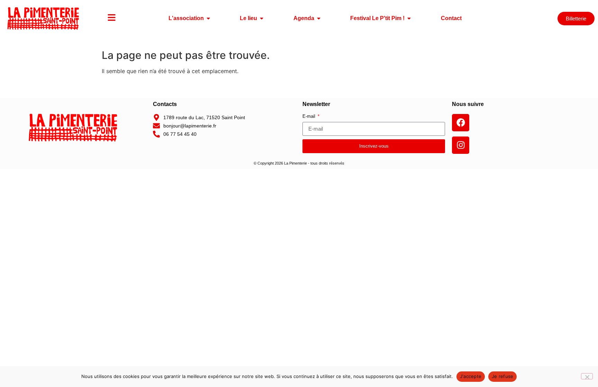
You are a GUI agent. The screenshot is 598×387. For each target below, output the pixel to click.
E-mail (309, 116)
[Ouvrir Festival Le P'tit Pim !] (409, 18)
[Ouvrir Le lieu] (261, 18)
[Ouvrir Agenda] (318, 18)
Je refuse (502, 376)
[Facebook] (460, 122)
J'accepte (470, 376)
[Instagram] (460, 145)
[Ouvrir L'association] (208, 18)
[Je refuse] (587, 376)
